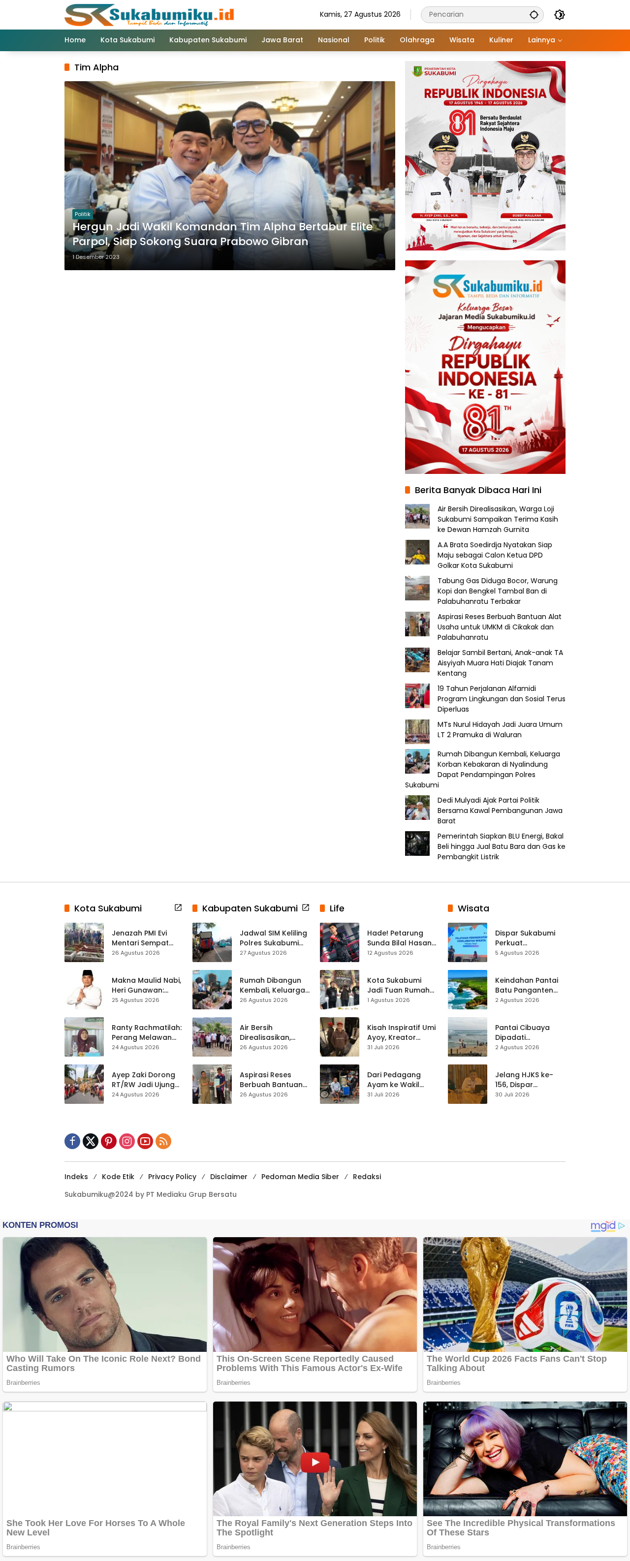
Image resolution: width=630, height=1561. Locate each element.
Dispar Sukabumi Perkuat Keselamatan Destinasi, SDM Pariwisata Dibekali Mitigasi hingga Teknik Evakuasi (529, 938)
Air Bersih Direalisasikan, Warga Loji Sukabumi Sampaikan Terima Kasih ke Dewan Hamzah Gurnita (498, 519)
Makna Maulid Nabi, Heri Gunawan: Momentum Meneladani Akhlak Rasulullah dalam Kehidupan (146, 985)
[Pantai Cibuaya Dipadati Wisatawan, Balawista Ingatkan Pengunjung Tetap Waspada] (467, 1037)
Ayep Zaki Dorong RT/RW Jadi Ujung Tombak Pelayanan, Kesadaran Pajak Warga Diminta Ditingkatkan (143, 1080)
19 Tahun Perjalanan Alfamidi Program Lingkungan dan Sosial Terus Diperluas (502, 699)
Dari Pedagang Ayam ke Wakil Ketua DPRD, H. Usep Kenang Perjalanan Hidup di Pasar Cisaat (402, 1080)
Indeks (76, 1177)
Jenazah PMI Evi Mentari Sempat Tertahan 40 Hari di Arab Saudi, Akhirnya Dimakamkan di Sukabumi (146, 938)
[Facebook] (72, 1141)
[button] (534, 14)
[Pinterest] (109, 1141)
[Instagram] (127, 1141)
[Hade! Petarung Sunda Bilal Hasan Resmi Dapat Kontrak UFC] (339, 942)
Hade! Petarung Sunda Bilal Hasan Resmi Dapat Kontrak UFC (399, 938)
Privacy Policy (172, 1177)
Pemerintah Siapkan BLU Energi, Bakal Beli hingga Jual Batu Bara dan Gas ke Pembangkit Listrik (502, 846)
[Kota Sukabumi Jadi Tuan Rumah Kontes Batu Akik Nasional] (339, 989)
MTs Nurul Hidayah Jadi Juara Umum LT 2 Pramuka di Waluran (500, 729)
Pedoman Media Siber (300, 1177)
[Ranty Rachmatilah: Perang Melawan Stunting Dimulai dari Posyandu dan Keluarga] (84, 1037)
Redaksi (367, 1177)
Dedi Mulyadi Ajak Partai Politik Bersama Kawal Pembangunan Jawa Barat (500, 810)
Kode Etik (118, 1177)
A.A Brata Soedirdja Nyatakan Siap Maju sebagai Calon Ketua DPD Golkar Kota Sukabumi (495, 555)
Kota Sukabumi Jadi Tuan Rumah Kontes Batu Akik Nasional (398, 985)
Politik (83, 214)
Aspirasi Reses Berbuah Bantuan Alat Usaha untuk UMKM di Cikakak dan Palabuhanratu (500, 627)
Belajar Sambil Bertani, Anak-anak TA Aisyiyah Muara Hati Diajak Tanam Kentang (500, 663)
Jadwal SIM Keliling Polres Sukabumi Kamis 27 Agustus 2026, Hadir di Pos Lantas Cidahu (273, 938)
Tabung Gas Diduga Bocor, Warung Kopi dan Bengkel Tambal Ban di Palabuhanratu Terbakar (498, 591)
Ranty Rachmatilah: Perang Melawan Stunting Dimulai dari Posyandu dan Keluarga (147, 1032)
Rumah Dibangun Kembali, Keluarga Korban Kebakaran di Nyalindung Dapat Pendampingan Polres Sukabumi (482, 769)
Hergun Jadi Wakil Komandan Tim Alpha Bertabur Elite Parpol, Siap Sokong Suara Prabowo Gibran (222, 234)
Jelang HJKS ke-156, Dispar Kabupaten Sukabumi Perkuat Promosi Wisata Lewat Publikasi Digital (527, 1080)
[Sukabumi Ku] (150, 14)
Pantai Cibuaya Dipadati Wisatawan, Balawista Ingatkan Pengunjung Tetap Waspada (530, 1032)
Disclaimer (229, 1177)
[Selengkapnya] (178, 907)
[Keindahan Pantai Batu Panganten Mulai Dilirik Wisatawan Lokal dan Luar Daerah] (467, 989)
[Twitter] (90, 1141)
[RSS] (163, 1141)
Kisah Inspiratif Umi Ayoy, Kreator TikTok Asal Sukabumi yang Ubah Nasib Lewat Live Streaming (401, 1032)
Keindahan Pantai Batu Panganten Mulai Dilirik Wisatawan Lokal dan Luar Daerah (526, 985)
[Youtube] (145, 1141)
